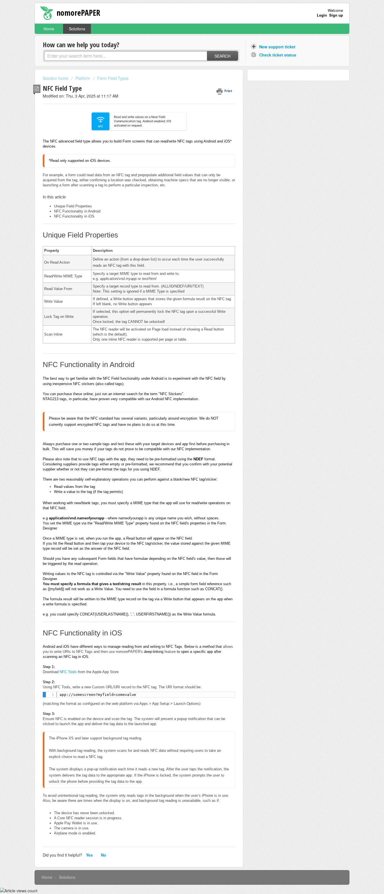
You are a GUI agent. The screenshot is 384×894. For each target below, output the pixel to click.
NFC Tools (68, 672)
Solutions (77, 28)
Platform (82, 78)
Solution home (56, 78)
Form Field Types (112, 78)
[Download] (181, 384)
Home (49, 28)
